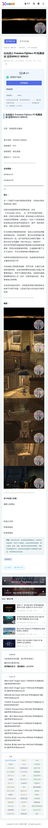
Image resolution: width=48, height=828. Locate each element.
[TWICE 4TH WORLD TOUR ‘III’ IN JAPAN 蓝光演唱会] (9, 643)
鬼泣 (36, 813)
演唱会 (19, 646)
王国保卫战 (23, 798)
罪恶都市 (24, 802)
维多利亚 (11, 802)
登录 (28, 4)
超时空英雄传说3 (37, 806)
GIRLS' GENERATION (23, 761)
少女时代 (24, 783)
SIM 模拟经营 (21, 610)
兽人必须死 (10, 772)
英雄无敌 (11, 806)
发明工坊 (11, 775)
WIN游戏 (22, 47)
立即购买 (24, 83)
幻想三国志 (10, 787)
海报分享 (19, 568)
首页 (14, 47)
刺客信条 (37, 772)
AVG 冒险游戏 (21, 622)
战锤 (23, 787)
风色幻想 (24, 813)
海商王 (10, 794)
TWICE (10, 764)
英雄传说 (37, 802)
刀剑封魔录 (23, 772)
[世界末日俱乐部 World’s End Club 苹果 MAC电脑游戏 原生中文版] (9, 620)
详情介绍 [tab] (11, 41)
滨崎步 (37, 794)
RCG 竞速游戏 (32, 47)
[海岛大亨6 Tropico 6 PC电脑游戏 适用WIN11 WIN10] (9, 631)
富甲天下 (11, 783)
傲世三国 (37, 768)
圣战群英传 (37, 775)
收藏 (9, 568)
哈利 (23, 775)
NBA (37, 760)
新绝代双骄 (10, 791)
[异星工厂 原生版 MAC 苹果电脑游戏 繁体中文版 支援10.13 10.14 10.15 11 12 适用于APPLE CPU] (9, 608)
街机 (23, 806)
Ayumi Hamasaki (10, 760)
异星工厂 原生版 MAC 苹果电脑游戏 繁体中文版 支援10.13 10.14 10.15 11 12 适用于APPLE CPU (31, 607)
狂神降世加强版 (11, 798)
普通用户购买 (15, 77)
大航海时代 (23, 779)
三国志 (24, 764)
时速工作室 (10, 61)
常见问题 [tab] (25, 41)
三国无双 (37, 764)
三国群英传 (10, 768)
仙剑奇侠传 (23, 768)
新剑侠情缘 (37, 787)
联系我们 (29, 659)
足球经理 (11, 810)
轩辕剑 (24, 810)
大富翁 (10, 779)
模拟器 (37, 791)
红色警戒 (37, 798)
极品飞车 (24, 791)
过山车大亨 (37, 810)
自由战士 (8, 559)
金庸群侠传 (10, 813)
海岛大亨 (24, 794)
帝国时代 (37, 783)
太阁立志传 (37, 779)
